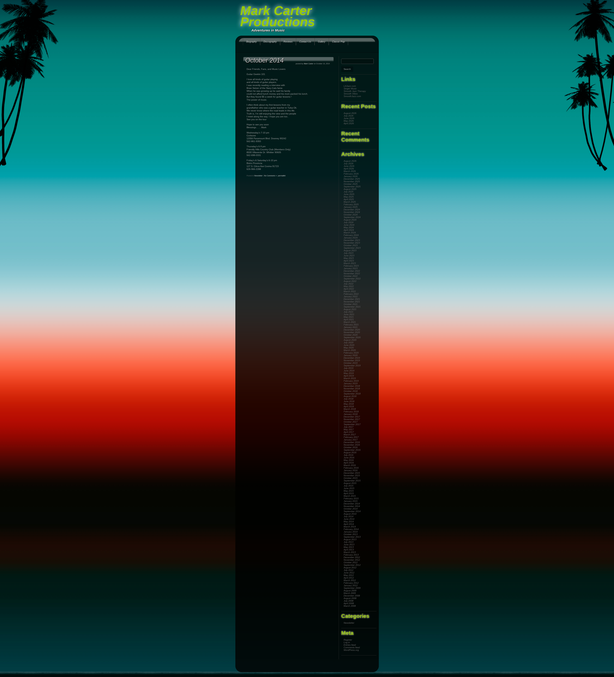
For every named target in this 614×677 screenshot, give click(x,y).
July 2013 (348, 542)
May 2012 (349, 575)
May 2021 (349, 317)
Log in (347, 642)
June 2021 (349, 314)
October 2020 (351, 335)
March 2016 (350, 465)
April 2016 (349, 462)
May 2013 (349, 547)
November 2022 (352, 273)
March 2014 (350, 526)
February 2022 (351, 294)
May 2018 (349, 404)
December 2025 (352, 179)
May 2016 (349, 460)
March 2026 (350, 171)
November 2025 (352, 181)
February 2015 (351, 498)
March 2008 (350, 606)
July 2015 (348, 485)
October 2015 (351, 478)
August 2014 (350, 514)
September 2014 (352, 511)
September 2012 (352, 565)
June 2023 (349, 255)
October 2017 (351, 421)
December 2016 (352, 442)
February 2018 (351, 411)
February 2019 (351, 381)
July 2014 (348, 516)
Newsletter (349, 623)
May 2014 (349, 521)
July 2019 (348, 368)
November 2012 (352, 560)
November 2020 (352, 332)
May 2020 (349, 347)
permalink (282, 176)
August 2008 (350, 598)
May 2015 (349, 491)
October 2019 (351, 363)
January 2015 (351, 501)
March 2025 (350, 202)
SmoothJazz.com (352, 96)
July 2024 (348, 222)
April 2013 (349, 549)
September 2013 (352, 537)
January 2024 (351, 237)
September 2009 (352, 588)
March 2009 (350, 593)
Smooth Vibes (351, 93)
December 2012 (352, 557)
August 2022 (350, 281)
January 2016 (351, 470)
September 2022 (352, 278)
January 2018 (351, 414)
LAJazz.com (350, 86)
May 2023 (349, 258)
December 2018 (352, 386)
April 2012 (349, 577)
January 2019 (351, 383)
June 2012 (349, 572)
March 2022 (350, 291)
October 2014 (351, 508)
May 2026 (349, 121)
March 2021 (350, 322)
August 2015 (350, 483)
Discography (270, 41)
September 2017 (352, 424)
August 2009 (350, 590)
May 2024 (349, 227)
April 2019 (349, 375)
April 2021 (349, 319)
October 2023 (351, 245)
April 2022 (349, 289)
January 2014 (351, 531)
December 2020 (352, 329)
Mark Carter (308, 64)
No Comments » (270, 176)
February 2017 (351, 437)
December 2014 (352, 503)
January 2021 (351, 327)
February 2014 (351, 529)
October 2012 (351, 562)
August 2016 (350, 452)
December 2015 (352, 473)
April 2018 (349, 406)
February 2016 (351, 468)
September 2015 (352, 480)
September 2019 (352, 365)
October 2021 (351, 304)
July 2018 (348, 398)
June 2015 (349, 488)
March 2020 (350, 350)
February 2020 (351, 352)
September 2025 (352, 186)
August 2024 (350, 219)
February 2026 (351, 173)
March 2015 (350, 496)
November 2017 (352, 419)
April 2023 (349, 260)
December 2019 (352, 358)
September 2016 (352, 450)
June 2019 (349, 370)
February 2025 (351, 204)
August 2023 (350, 250)
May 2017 (349, 429)
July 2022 (348, 283)
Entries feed (350, 645)
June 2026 (349, 118)
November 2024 (352, 212)
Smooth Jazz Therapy (355, 91)
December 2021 (352, 299)
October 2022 (351, 276)
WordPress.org (351, 650)
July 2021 (348, 312)
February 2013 (351, 554)
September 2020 (352, 337)
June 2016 (349, 457)
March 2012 (350, 580)
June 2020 (349, 345)
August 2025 (350, 189)
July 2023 (348, 253)
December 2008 (352, 595)
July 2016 (348, 455)
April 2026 (349, 123)
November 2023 (352, 242)
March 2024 (350, 232)
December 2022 (352, 271)
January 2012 (351, 585)
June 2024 (349, 225)
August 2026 (350, 113)
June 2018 (349, 401)
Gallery (321, 41)
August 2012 (350, 567)
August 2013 (350, 539)
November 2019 (352, 360)
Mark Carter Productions (277, 16)
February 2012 (351, 583)
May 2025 (349, 196)
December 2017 (352, 416)
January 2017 (351, 439)
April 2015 (349, 493)
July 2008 (348, 600)
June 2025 (349, 194)
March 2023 (350, 263)
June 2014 (349, 519)
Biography (251, 41)
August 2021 (350, 309)
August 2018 (350, 396)
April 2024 (349, 230)
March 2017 (350, 434)
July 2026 (348, 115)
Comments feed (352, 647)
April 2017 (349, 432)
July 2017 (348, 427)
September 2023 (352, 248)
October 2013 (351, 534)
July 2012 (348, 570)
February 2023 (351, 266)
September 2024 (352, 217)
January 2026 (351, 176)
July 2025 (348, 191)
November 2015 (352, 475)
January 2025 (351, 207)
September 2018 (352, 393)
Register (348, 639)
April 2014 (349, 524)
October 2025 (351, 184)
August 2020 (350, 340)
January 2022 (351, 296)
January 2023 (351, 268)
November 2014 (352, 506)
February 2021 (351, 324)
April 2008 (349, 603)
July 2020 (348, 342)
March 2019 (350, 378)
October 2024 (351, 214)
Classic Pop (338, 41)
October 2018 (351, 391)
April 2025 (349, 199)
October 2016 (351, 447)
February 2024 (351, 235)
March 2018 (350, 409)
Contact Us (305, 41)
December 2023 (352, 240)
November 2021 (352, 301)
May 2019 (349, 373)
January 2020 (351, 355)
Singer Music (350, 88)
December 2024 (352, 209)
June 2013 (349, 544)
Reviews (288, 41)
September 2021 (352, 306)
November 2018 (352, 388)
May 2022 (349, 286)
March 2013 (350, 552)
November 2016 (352, 445)
